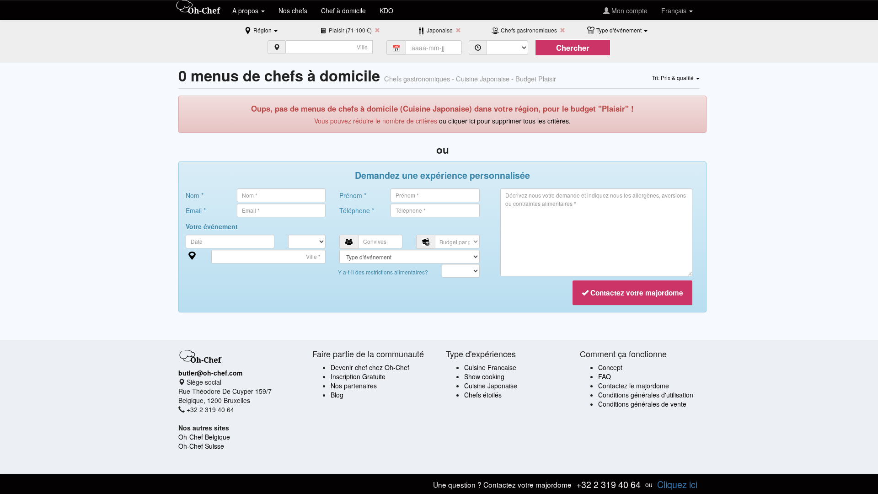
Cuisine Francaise (490, 367)
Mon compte (629, 10)
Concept (610, 367)
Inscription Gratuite (358, 376)
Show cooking (484, 376)
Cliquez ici (677, 484)
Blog (337, 394)
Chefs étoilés (483, 394)
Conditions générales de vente (642, 403)
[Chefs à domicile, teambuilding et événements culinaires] (198, 8)
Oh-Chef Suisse (201, 446)
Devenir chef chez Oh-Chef (370, 367)
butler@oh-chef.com (210, 372)
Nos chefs (292, 10)
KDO (386, 10)
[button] (265, 29)
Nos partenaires (354, 385)
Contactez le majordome (633, 385)
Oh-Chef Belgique (204, 436)
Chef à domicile (343, 10)
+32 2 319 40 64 (608, 484)
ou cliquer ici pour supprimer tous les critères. (505, 120)
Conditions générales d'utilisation (645, 394)
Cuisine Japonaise (490, 385)
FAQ (604, 376)
